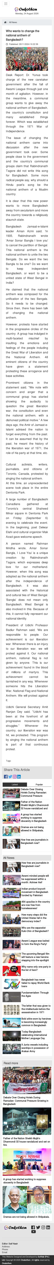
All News (13, 22)
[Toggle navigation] (5, 3)
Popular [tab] (39, 784)
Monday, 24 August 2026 (27, 13)
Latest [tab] (15, 784)
